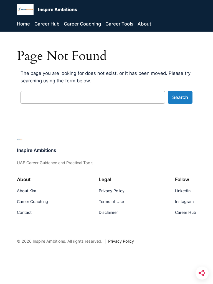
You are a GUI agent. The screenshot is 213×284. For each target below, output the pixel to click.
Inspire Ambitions (57, 9)
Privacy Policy (121, 241)
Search (180, 97)
